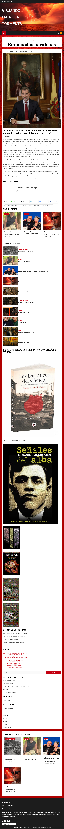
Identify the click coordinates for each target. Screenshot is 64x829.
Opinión (32, 40)
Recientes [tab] (8, 243)
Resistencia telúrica (24, 312)
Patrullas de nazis (23, 342)
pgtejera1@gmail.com (8, 805)
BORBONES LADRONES (11, 205)
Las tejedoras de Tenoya (25, 292)
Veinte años (47, 232)
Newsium (40, 827)
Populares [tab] (18, 243)
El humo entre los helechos (24, 645)
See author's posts (24, 192)
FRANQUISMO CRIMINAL (35, 205)
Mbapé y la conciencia (23, 633)
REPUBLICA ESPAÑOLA (47, 205)
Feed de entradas (7, 722)
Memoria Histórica (23, 249)
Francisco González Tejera (11, 51)
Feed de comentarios (8, 724)
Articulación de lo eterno (25, 251)
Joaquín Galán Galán (8, 642)
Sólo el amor (22, 322)
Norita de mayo (21, 636)
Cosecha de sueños (10, 232)
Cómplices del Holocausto (26, 332)
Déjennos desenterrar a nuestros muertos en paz (33, 271)
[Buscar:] (24, 672)
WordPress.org (7, 727)
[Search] (58, 33)
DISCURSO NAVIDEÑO (23, 205)
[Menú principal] (7, 33)
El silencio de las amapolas (26, 302)
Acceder (5, 719)
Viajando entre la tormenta (12, 17)
